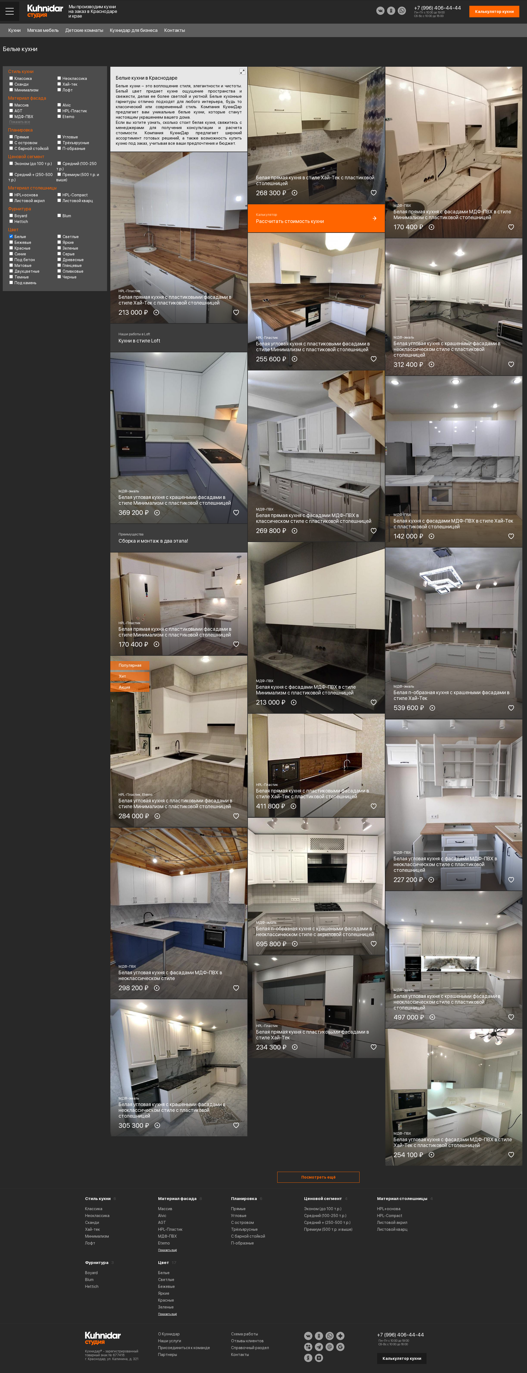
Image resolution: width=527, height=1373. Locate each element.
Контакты (174, 30)
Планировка (244, 1198)
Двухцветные (27, 271)
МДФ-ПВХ (24, 117)
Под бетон (25, 260)
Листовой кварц (78, 201)
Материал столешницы (402, 1198)
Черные (70, 277)
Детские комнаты (84, 30)
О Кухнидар (169, 1334)
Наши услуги (169, 1341)
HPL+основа (26, 195)
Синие (20, 254)
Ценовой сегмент (323, 1198)
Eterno (68, 117)
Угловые (70, 137)
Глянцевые (72, 265)
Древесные (73, 260)
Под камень (26, 283)
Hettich (21, 221)
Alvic (67, 105)
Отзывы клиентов (247, 1341)
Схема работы (244, 1334)
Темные (22, 277)
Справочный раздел (250, 1348)
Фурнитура (96, 1262)
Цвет (163, 1262)
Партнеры (167, 1354)
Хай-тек (70, 84)
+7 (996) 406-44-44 (437, 8)
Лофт (68, 90)
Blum (67, 216)
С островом (26, 143)
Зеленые (70, 248)
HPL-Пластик (75, 111)
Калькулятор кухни (402, 1358)
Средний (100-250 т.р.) (325, 1215)
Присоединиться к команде (184, 1348)
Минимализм (26, 90)
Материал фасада (177, 1198)
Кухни (14, 30)
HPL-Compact (75, 195)
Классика (23, 78)
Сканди (22, 84)
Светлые (71, 237)
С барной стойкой (32, 148)
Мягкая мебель (43, 30)
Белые (20, 237)
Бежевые (23, 242)
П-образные (74, 148)
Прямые (22, 137)
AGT (19, 111)
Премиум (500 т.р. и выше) (328, 1229)
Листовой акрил (30, 201)
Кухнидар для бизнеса (134, 30)
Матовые (23, 265)
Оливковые (73, 271)
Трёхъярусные (76, 143)
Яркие (68, 242)
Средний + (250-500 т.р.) (327, 1222)
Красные (22, 248)
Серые (69, 254)
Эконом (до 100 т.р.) (33, 163)
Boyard (21, 216)
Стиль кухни (98, 1198)
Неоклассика (75, 78)
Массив (22, 105)
